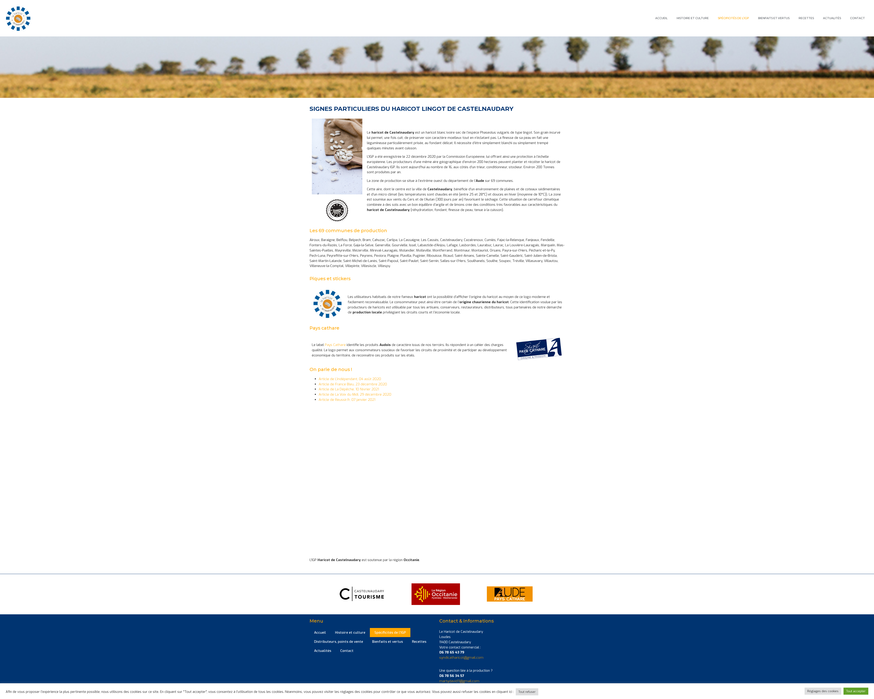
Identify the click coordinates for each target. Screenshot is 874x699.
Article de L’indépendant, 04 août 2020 (350, 379)
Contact (857, 18)
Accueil (661, 18)
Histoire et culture (693, 18)
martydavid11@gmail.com (459, 681)
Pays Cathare (335, 345)
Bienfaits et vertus (774, 18)
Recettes (806, 18)
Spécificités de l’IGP (733, 18)
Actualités (832, 18)
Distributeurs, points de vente (338, 641)
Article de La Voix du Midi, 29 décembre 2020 (355, 394)
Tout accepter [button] (856, 691)
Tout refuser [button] (527, 692)
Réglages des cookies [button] (822, 691)
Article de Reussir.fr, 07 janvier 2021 (347, 399)
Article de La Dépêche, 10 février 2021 (349, 389)
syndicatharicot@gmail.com (461, 657)
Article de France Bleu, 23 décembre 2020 (353, 384)
